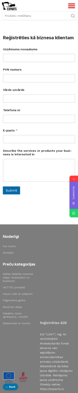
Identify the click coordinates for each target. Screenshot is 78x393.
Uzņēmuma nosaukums (20, 49)
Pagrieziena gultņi (14, 300)
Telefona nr (11, 110)
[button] (71, 5)
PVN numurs (12, 69)
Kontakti (8, 252)
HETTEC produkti (14, 287)
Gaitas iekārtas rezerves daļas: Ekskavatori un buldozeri (18, 277)
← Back (10, 386)
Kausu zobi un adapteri (18, 293)
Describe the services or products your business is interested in (37, 152)
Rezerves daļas (12, 306)
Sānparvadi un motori (16, 323)
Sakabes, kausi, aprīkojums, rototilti (15, 315)
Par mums (9, 246)
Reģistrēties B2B (53, 323)
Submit (11, 190)
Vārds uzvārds (13, 90)
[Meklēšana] (73, 15)
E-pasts (10, 130)
